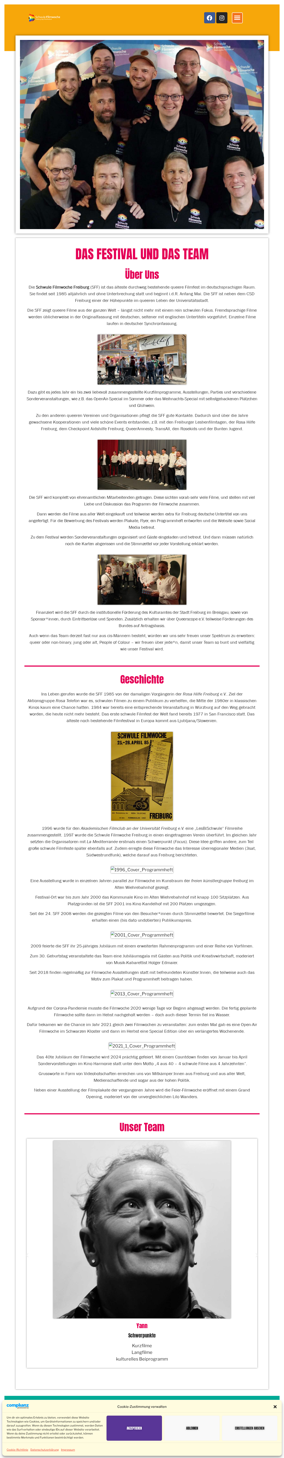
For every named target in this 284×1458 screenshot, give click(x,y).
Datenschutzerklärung (44, 1449)
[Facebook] (209, 17)
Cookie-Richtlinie (17, 1449)
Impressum (68, 1449)
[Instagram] (221, 17)
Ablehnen (192, 1428)
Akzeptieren (134, 1428)
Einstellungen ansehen (249, 1428)
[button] (275, 1407)
